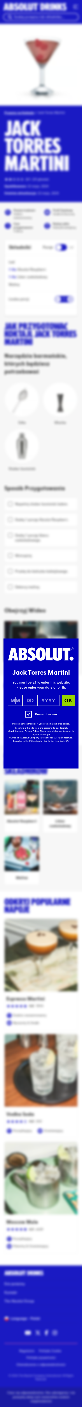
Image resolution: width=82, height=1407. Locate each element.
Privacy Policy (32, 731)
